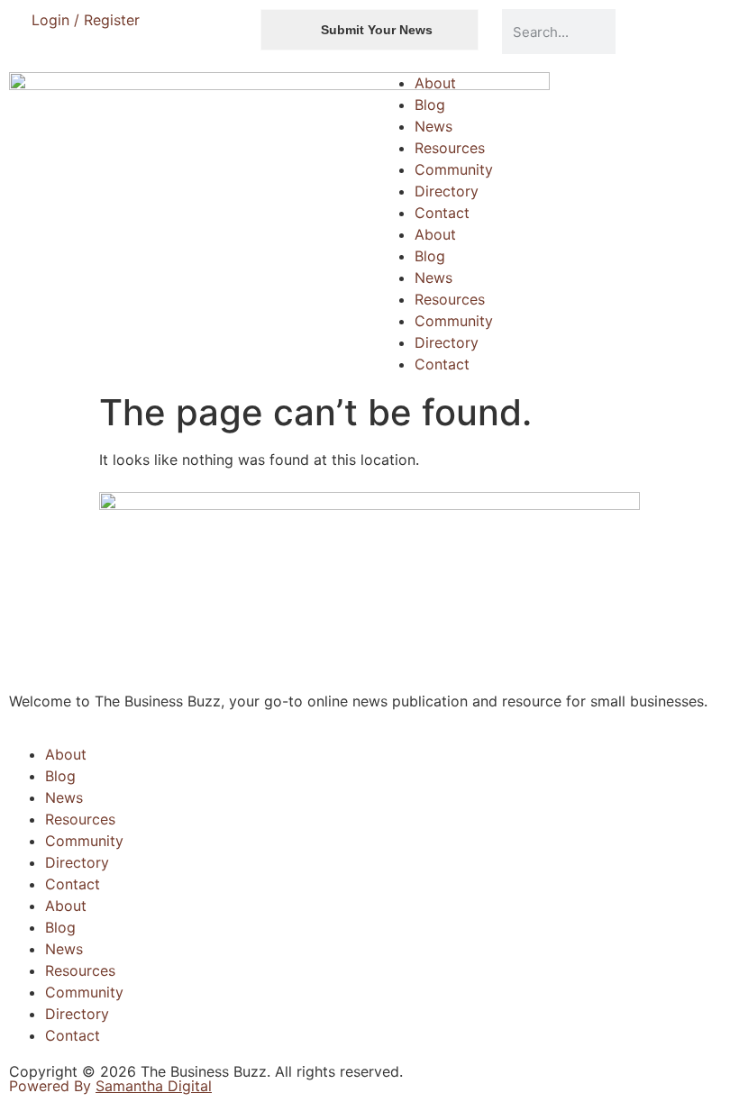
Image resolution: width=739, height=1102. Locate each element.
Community (454, 169)
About (435, 83)
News (433, 126)
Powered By (110, 1086)
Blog (430, 105)
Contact (442, 213)
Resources (450, 148)
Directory (447, 191)
